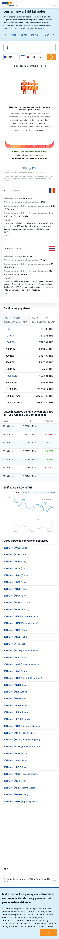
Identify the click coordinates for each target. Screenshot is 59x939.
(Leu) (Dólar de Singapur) (21, 739)
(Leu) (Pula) (15, 767)
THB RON (41, 28)
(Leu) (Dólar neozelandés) (21, 726)
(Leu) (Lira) (14, 644)
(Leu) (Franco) (16, 609)
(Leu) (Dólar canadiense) (21, 664)
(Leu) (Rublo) (15, 637)
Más (5, 235)
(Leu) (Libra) (15, 582)
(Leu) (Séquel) (15, 691)
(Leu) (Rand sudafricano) (21, 746)
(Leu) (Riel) (14, 780)
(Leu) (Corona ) (16, 602)
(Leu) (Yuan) (15, 671)
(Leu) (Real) (14, 657)
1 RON (13, 35)
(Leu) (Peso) (15, 712)
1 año (35, 493)
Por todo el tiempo (48, 493)
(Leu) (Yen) (14, 554)
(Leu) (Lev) (14, 561)
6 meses (26, 493)
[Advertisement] (29, 836)
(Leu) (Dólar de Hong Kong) (22, 678)
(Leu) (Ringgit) (16, 719)
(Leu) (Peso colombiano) (21, 774)
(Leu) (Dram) (15, 760)
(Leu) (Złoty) (15, 595)
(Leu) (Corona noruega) (20, 623)
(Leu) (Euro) (15, 753)
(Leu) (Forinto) (16, 589)
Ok (48, 932)
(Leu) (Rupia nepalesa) (20, 801)
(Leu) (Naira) (15, 794)
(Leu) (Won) (15, 705)
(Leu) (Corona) (16, 568)
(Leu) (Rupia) (15, 685)
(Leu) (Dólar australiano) (21, 650)
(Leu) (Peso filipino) (19, 733)
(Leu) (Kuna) (15, 630)
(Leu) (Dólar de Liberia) (20, 787)
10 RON (23, 35)
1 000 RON (48, 35)
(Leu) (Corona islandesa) (21, 616)
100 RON (35, 35)
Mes (17, 493)
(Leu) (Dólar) (15, 548)
